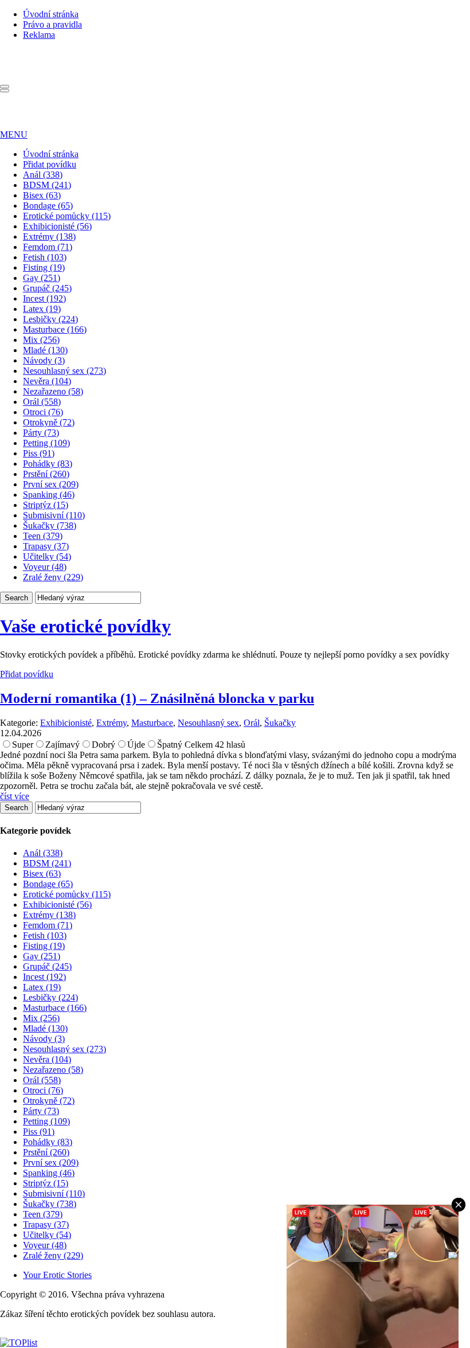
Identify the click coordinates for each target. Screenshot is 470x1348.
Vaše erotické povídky (85, 626)
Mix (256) (41, 340)
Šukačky (280, 723)
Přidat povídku (49, 164)
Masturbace (152, 723)
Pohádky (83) (47, 463)
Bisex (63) (42, 195)
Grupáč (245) (47, 288)
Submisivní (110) (54, 515)
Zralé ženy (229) (53, 577)
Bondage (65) (48, 205)
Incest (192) (44, 298)
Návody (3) (44, 360)
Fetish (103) (44, 257)
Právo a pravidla (52, 24)
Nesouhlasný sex (208, 723)
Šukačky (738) (49, 525)
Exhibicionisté (66, 723)
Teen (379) (42, 536)
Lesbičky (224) (50, 319)
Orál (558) (42, 402)
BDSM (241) (47, 185)
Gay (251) (41, 278)
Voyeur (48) (44, 567)
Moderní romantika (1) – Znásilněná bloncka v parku (157, 698)
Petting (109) (46, 443)
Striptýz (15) (45, 505)
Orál (252, 723)
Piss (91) (38, 453)
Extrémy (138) (49, 236)
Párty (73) (41, 432)
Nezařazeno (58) (53, 391)
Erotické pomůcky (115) (67, 216)
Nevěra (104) (47, 381)
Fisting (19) (44, 267)
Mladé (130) (45, 350)
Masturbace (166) (55, 329)
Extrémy (111, 723)
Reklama (39, 35)
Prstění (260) (46, 474)
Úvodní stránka (51, 14)
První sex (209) (51, 484)
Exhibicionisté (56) (57, 226)
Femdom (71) (47, 247)
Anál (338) (42, 174)
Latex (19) (42, 309)
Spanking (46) (49, 494)
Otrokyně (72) (49, 422)
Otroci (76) (43, 412)
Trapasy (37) (46, 546)
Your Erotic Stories (57, 1275)
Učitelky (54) (47, 556)
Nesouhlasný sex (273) (64, 371)
